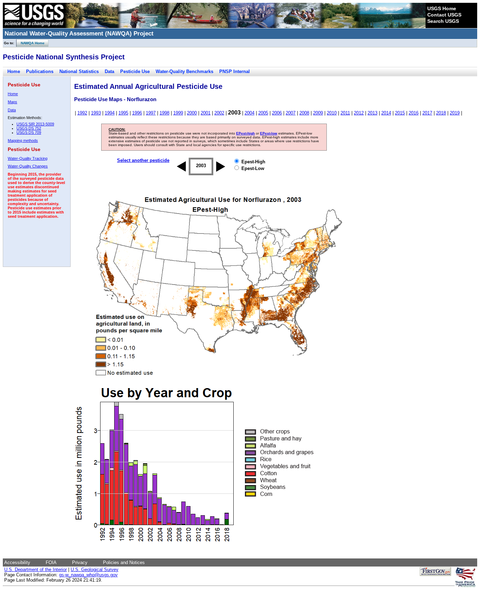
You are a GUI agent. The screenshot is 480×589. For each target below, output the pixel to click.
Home (13, 71)
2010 (332, 113)
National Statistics (79, 71)
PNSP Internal (234, 71)
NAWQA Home (31, 43)
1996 (137, 113)
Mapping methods (23, 140)
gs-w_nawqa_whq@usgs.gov (88, 574)
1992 (82, 113)
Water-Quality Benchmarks (184, 71)
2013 (372, 113)
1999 (178, 113)
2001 (205, 113)
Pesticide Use (135, 71)
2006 (277, 113)
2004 (249, 113)
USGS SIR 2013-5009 (35, 124)
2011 (345, 113)
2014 (386, 113)
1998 (164, 113)
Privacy (79, 562)
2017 (427, 113)
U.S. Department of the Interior (35, 569)
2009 (318, 113)
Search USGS (443, 21)
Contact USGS (444, 15)
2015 (400, 113)
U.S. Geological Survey (94, 569)
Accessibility (17, 562)
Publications (39, 71)
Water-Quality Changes (28, 166)
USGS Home (441, 8)
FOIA (51, 562)
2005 (263, 113)
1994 (110, 113)
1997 (151, 113)
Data (109, 71)
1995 (123, 113)
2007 (291, 113)
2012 (359, 113)
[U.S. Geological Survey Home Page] (34, 26)
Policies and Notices (124, 562)
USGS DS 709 (29, 132)
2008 (304, 113)
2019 (455, 113)
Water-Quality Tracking (27, 158)
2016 (414, 113)
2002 (219, 113)
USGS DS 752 (29, 128)
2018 (441, 113)
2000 (192, 113)
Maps (12, 102)
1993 (96, 113)
